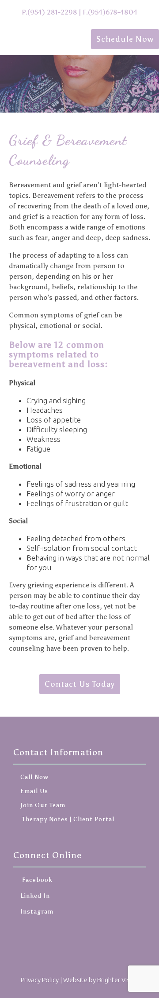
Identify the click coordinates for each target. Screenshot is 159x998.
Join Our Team (42, 805)
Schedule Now (125, 39)
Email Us (34, 791)
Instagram (36, 911)
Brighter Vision (118, 979)
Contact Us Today (80, 684)
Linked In (35, 896)
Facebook (36, 880)
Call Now (34, 777)
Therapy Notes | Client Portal (67, 819)
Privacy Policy (40, 979)
